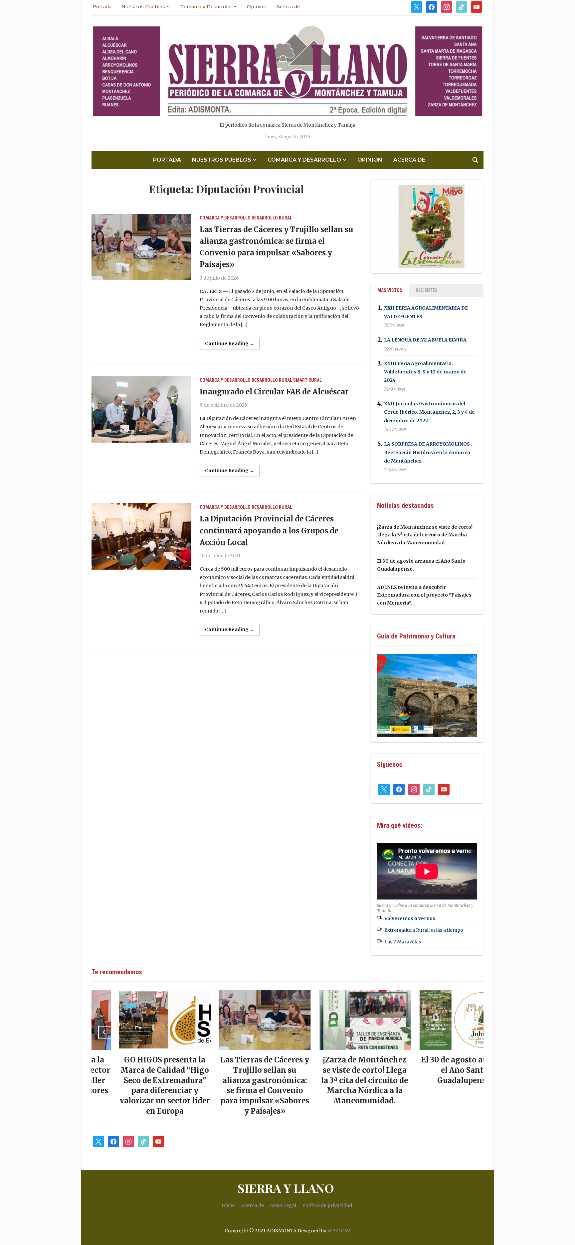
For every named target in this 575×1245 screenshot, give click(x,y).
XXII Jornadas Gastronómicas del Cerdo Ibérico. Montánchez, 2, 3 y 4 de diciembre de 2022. (429, 412)
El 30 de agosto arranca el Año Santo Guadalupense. (437, 1070)
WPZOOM (339, 1231)
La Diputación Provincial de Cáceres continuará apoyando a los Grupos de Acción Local (269, 530)
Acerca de (288, 7)
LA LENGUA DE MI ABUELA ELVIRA (425, 340)
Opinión (257, 7)
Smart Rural (307, 380)
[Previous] (104, 1032)
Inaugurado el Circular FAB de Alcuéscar (274, 391)
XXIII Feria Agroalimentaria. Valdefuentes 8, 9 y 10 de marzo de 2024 (425, 371)
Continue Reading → (229, 343)
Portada (102, 7)
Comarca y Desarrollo (206, 7)
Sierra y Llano (286, 1188)
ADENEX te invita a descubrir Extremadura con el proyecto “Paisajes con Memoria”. (424, 595)
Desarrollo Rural (272, 217)
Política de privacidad (327, 1205)
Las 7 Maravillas (402, 942)
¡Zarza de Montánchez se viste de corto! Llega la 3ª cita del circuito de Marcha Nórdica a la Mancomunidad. (425, 535)
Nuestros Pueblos (143, 7)
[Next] (470, 1032)
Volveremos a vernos (409, 918)
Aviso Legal (283, 1205)
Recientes (427, 290)
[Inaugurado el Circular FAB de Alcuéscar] (141, 409)
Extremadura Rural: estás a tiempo (423, 930)
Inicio (228, 1205)
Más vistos (389, 290)
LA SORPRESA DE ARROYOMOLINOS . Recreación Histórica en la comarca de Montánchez (428, 452)
